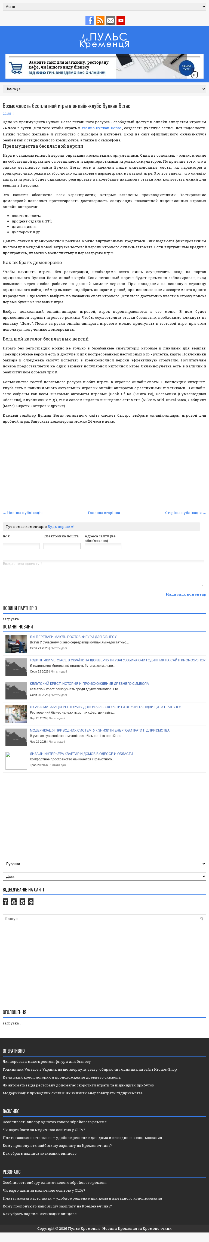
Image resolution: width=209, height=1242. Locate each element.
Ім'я (6, 536)
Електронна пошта (61, 536)
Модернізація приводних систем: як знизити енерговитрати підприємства (100, 730)
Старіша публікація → (185, 512)
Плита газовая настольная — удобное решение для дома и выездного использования (82, 1137)
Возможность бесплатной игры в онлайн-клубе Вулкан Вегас (66, 106)
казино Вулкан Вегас (101, 127)
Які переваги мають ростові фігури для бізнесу (73, 637)
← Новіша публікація (23, 512)
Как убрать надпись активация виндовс (39, 1153)
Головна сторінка (104, 512)
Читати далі (59, 648)
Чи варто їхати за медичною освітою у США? (44, 1129)
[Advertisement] (104, 468)
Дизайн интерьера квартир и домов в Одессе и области (81, 754)
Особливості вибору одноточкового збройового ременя (55, 1121)
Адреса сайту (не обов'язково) (100, 538)
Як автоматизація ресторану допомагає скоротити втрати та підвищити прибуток (106, 707)
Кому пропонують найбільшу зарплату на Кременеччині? (57, 1145)
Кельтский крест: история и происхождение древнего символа (89, 684)
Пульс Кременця (84, 1228)
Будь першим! (61, 526)
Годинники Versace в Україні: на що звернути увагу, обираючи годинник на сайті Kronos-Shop (117, 660)
